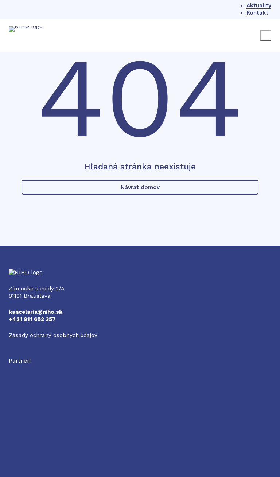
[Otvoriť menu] (265, 35)
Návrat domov (140, 187)
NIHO (16, 272)
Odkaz (17, 368)
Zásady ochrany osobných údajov (53, 335)
